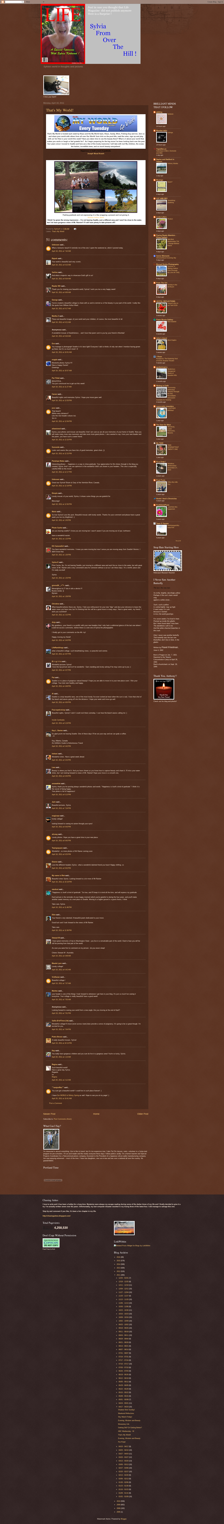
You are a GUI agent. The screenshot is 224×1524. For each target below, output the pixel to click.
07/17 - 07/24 (124, 1360)
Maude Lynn (57, 963)
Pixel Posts (160, 480)
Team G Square (162, 523)
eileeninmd (56, 429)
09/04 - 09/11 (124, 1335)
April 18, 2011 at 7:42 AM (61, 251)
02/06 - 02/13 (124, 1479)
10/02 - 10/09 (124, 1321)
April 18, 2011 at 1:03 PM (61, 520)
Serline (55, 272)
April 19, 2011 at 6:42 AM (61, 970)
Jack (53, 802)
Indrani (55, 754)
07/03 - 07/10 (124, 1367)
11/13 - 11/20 (124, 1299)
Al (53, 694)
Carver (54, 394)
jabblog (159, 112)
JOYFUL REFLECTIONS (165, 301)
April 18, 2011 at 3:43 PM (61, 640)
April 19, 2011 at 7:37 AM (61, 983)
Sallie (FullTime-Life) (60, 1021)
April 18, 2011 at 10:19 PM (62, 882)
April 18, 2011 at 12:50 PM (62, 504)
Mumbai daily (161, 131)
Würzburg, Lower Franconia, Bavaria (171, 430)
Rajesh (54, 258)
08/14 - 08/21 (124, 1346)
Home (96, 1114)
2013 (119, 1268)
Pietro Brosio (57, 1037)
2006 (119, 1512)
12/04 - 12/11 (124, 1289)
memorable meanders (165, 406)
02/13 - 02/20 (124, 1475)
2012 (119, 1271)
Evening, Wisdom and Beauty (129, 1420)
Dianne (54, 862)
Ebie (53, 915)
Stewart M (56, 938)
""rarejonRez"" (58, 1087)
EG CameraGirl (58, 546)
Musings (159, 180)
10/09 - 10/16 (124, 1317)
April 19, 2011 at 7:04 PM (61, 1029)
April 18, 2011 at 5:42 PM (61, 746)
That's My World (58, 231)
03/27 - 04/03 (124, 1454)
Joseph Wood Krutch (95, 154)
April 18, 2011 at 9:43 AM (61, 336)
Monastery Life (123, 1424)
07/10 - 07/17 (124, 1364)
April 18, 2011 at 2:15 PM (61, 615)
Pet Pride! (122, 1442)
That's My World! (60, 110)
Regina (55, 1064)
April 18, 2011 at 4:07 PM (61, 654)
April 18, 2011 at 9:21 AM (61, 322)
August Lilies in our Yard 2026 (172, 304)
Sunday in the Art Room (172, 286)
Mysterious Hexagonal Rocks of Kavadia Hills (172, 372)
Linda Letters (161, 217)
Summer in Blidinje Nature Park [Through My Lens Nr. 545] (173, 269)
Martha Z (55, 316)
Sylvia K (55, 562)
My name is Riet (58, 875)
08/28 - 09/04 (124, 1339)
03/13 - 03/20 (124, 1461)
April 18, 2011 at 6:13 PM (61, 794)
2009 (119, 1505)
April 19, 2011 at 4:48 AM (61, 956)
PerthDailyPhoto (162, 505)
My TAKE (159, 443)
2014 (119, 1264)
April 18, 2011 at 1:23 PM (61, 539)
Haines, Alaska (172, 163)
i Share (159, 357)
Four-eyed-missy (58, 710)
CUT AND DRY (162, 198)
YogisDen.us (161, 149)
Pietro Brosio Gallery (164, 320)
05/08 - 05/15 (124, 1396)
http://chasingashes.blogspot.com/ (57, 1216)
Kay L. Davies (57, 730)
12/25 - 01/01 (124, 1278)
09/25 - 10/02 (124, 1324)
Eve (53, 344)
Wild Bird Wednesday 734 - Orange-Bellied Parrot (173, 242)
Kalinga (170, 132)
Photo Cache (57, 528)
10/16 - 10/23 (124, 1314)
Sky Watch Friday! (125, 1417)
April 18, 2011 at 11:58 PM (62, 930)
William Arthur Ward (96, 217)
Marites (55, 991)
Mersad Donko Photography (167, 264)
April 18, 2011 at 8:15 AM (61, 265)
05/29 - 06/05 (124, 1385)
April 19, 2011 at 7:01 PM (61, 1013)
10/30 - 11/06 (124, 1307)
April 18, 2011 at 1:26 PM (61, 555)
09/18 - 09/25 (124, 1328)
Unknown (55, 245)
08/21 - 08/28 (124, 1342)
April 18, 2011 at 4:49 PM (61, 686)
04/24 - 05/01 (124, 1403)
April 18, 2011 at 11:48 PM (62, 907)
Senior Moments (162, 256)
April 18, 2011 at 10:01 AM (62, 352)
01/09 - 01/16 (124, 1493)
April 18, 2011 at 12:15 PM (62, 453)
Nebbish (170, 114)
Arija (54, 622)
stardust (55, 889)
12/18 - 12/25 (124, 1282)
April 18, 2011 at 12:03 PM (62, 400)
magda (54, 360)
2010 (119, 1501)
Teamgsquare (57, 848)
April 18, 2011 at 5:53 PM (61, 760)
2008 (119, 1508)
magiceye (56, 816)
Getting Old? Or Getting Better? (130, 1428)
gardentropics (161, 367)
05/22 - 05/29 (124, 1389)
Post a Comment (55, 1103)
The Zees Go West (163, 425)
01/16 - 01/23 (124, 1489)
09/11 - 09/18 (124, 1332)
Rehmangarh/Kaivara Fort (173, 526)
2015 (119, 1261)
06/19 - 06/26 (124, 1375)
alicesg (55, 834)
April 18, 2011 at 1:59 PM (61, 596)
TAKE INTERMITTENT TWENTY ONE (173, 447)
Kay (53, 1051)
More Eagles (171, 340)
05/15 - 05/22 (124, 1392)
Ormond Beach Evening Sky (166, 258)
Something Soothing (171, 201)
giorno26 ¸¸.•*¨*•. (58, 585)
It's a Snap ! (161, 462)
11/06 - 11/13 (124, 1303)
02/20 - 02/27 (124, 1472)
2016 (119, 1257)
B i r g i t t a (56, 661)
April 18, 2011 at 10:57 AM (62, 371)
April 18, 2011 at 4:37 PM (61, 670)
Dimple (55, 493)
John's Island (161, 338)
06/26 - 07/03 (124, 1371)
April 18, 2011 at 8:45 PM (61, 841)
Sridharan (56, 977)
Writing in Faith (162, 386)
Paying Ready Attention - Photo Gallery (166, 236)
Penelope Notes (58, 461)
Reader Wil (56, 286)
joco (53, 408)
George (55, 300)
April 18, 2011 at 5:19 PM (61, 723)
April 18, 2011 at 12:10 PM (62, 440)
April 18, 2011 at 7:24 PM (61, 808)
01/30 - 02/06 (124, 1482)
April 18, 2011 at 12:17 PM (62, 472)
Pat (53, 677)
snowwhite (56, 784)
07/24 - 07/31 (124, 1357)
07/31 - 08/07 (124, 1353)
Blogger (123, 1519)
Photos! (170, 219)
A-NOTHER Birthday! (171, 409)
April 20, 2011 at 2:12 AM (61, 1080)
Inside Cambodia (58, 720)
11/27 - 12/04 (124, 1292)
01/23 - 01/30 (124, 1486)
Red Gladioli (171, 322)
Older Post (142, 1114)
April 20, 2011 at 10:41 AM (62, 1098)
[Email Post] (75, 229)
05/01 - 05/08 (124, 1399)
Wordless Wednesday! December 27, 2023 (172, 467)
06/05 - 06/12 (124, 1382)
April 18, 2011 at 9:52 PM (61, 868)
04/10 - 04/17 (124, 1446)
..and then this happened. (172, 508)
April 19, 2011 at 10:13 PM (62, 1043)
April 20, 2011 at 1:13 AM (61, 1057)
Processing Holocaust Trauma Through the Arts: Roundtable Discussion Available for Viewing (167, 394)
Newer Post (49, 1114)
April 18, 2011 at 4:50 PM (61, 702)
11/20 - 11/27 (124, 1296)
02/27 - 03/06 (124, 1468)
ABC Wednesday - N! (126, 1431)
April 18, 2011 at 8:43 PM (61, 827)
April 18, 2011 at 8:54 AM (61, 279)
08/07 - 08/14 (124, 1349)
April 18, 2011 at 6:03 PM (61, 776)
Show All (178, 540)
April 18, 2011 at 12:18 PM (62, 486)
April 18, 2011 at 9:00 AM (61, 292)
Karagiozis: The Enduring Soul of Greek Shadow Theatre (167, 360)
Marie (54, 512)
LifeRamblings (58, 648)
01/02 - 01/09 (124, 1496)
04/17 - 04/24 (124, 1407)
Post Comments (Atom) (63, 1119)
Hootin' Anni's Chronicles (166, 499)
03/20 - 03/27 (124, 1457)
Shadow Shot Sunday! (126, 1410)
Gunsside (56, 447)
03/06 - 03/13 (124, 1464)
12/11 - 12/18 (124, 1285)
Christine (55, 604)
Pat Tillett (56, 378)
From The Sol (161, 283)
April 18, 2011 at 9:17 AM (61, 308)
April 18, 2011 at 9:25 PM (61, 854)
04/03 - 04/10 (124, 1450)
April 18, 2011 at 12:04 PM (62, 421)
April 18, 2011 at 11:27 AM (62, 387)
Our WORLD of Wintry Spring (68, 1095)
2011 (119, 1275)
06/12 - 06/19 (124, 1378)
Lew (53, 767)
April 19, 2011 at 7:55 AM (61, 999)
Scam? (169, 182)
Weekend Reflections (126, 1413)
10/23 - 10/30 (124, 1310)
